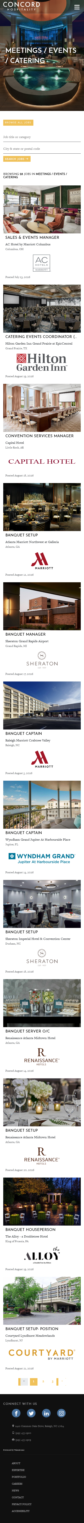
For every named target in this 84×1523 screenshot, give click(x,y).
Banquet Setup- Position (31, 1329)
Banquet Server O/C (27, 1031)
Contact (18, 1497)
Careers (17, 1483)
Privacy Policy (21, 1504)
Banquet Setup (21, 535)
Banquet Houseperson (30, 1230)
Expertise (18, 1470)
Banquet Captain (23, 734)
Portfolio (19, 1477)
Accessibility (21, 1511)
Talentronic (19, 1450)
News (15, 1490)
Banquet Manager (25, 634)
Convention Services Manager (39, 436)
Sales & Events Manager (32, 238)
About (16, 1463)
